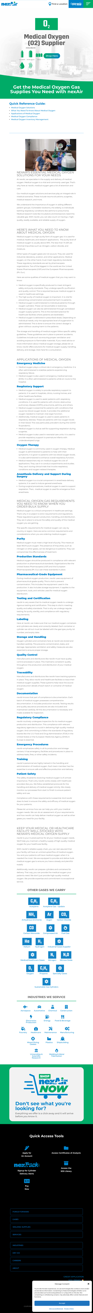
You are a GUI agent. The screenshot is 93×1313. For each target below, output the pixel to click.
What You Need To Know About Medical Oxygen (33, 111)
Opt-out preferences (56, 1308)
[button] (88, 1284)
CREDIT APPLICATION (74, 1277)
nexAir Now (76, 4)
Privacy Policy (69, 1308)
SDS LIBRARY (74, 1280)
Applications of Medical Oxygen (25, 113)
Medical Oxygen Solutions (23, 108)
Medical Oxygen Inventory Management (29, 119)
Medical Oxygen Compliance (24, 116)
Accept (62, 1303)
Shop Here (52, 55)
